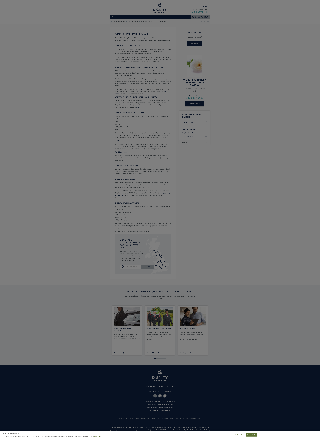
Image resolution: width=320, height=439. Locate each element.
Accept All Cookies (251, 434)
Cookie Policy (97, 436)
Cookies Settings (239, 434)
